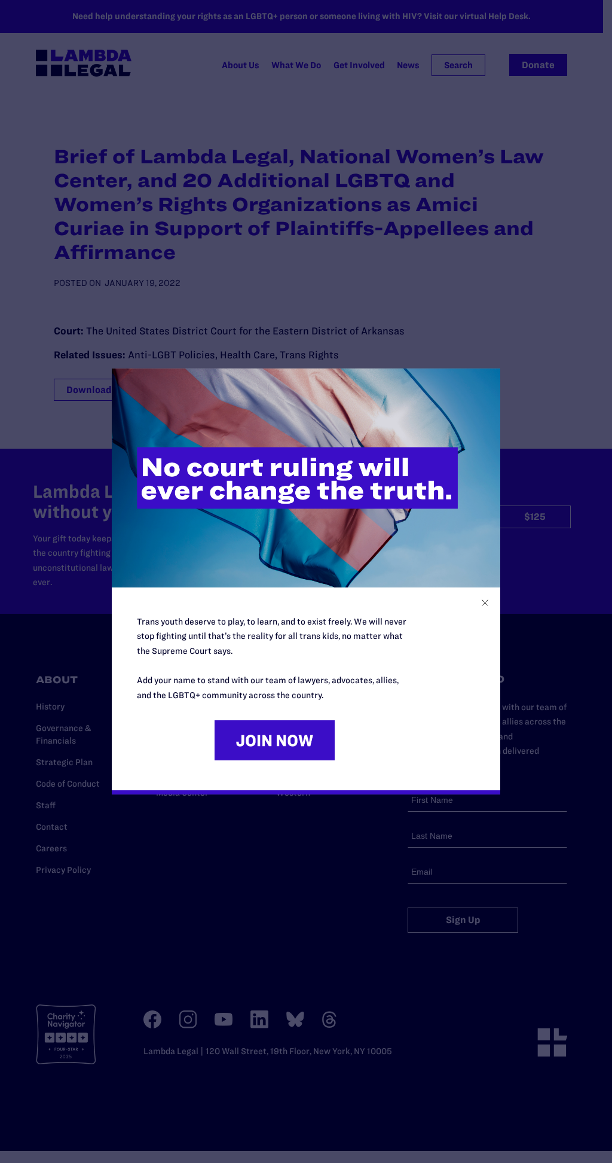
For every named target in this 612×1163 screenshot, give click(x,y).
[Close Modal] (485, 602)
